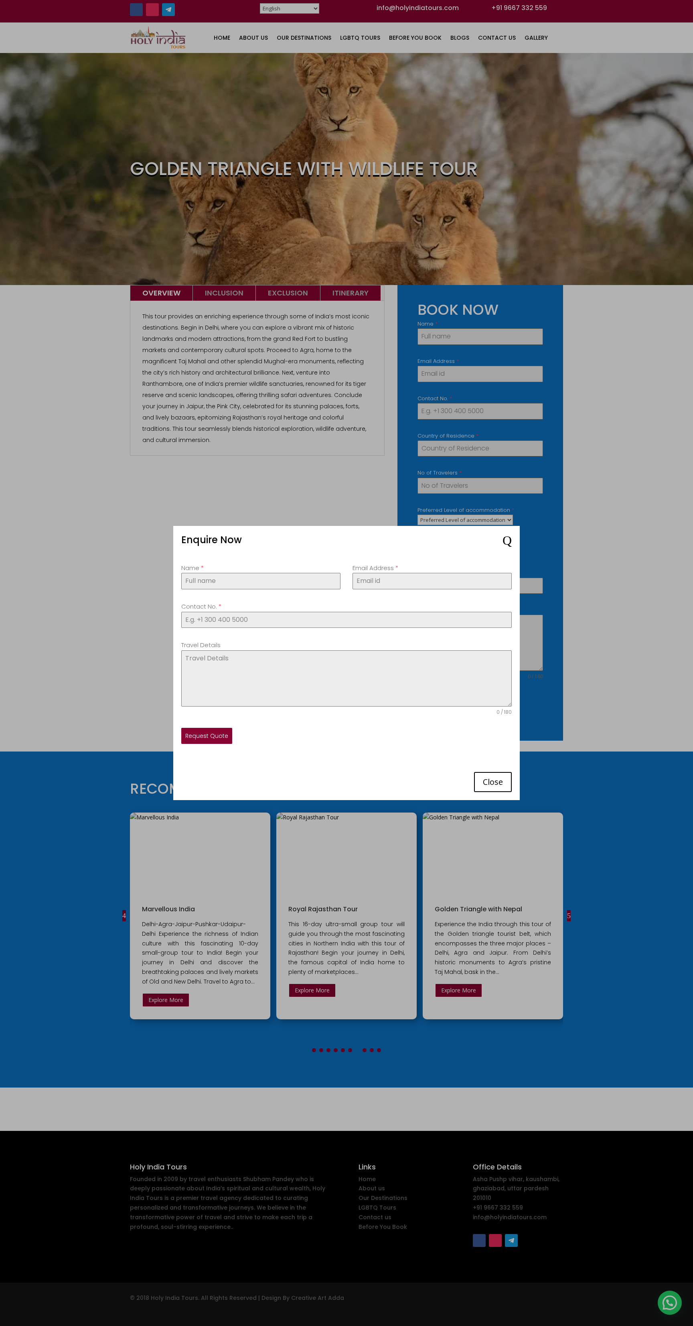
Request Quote (206, 736)
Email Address (375, 568)
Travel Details (201, 645)
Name (192, 568)
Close (493, 781)
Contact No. (201, 606)
